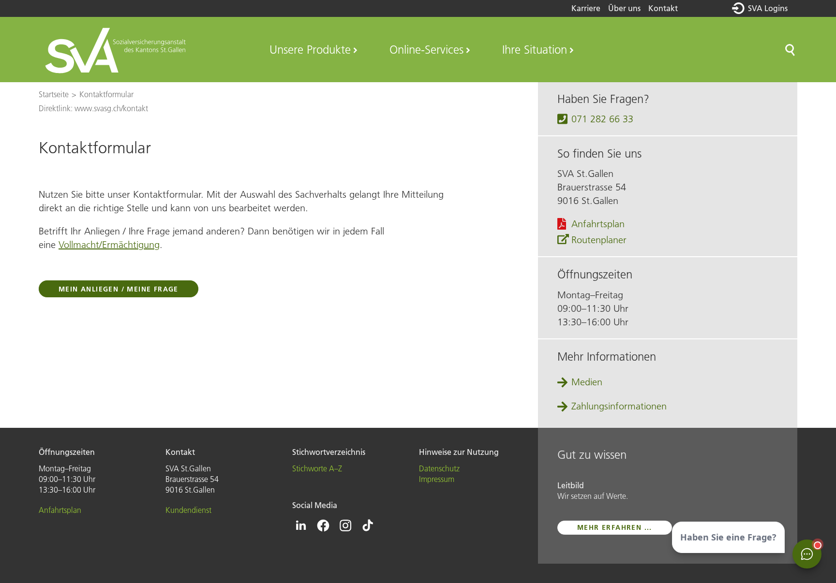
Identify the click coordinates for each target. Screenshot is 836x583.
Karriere (585, 8)
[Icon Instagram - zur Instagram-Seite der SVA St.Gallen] (345, 525)
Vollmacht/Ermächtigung (109, 244)
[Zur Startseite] (117, 50)
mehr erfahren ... (614, 527)
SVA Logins (768, 8)
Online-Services (426, 50)
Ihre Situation (534, 50)
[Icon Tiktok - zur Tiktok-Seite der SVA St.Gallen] (367, 525)
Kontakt (663, 8)
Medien (586, 382)
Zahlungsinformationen (619, 406)
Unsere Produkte (310, 50)
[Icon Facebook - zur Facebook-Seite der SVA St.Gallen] (323, 525)
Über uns (624, 8)
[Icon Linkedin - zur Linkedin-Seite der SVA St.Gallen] (301, 525)
